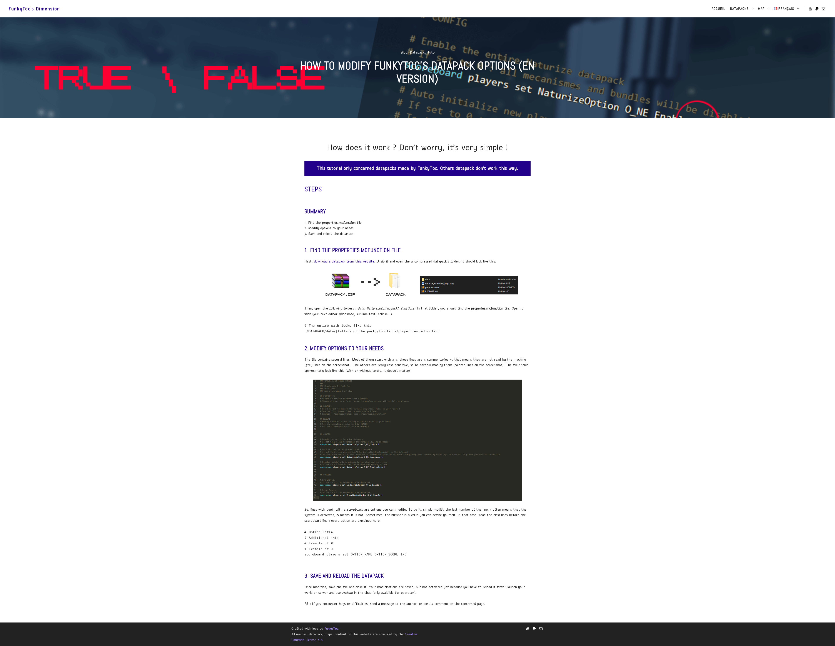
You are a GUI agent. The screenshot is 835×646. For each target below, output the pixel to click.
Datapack (417, 52)
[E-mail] (823, 9)
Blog (404, 52)
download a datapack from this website (344, 261)
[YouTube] (810, 9)
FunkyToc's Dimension (30, 8)
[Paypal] (817, 9)
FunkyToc (331, 628)
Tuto (431, 52)
